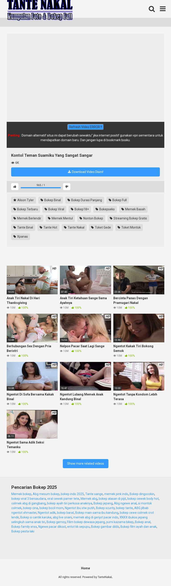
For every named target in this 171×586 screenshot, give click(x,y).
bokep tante (124, 508)
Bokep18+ (81, 209)
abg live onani (62, 517)
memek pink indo (116, 494)
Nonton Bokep (93, 218)
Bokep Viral (56, 209)
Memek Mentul (62, 218)
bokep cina (30, 508)
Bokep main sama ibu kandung (96, 512)
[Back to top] (156, 572)
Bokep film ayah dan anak (138, 526)
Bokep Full (119, 200)
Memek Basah (134, 209)
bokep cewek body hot (143, 498)
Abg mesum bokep (46, 494)
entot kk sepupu (78, 526)
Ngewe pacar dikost (52, 526)
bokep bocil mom (51, 508)
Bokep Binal (52, 200)
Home (85, 568)
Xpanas (22, 236)
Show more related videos (85, 463)
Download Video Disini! (87, 172)
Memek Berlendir (28, 218)
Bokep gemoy (56, 522)
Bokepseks (107, 209)
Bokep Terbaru (27, 209)
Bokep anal (143, 522)
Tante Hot (50, 227)
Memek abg (89, 498)
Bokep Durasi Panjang (86, 200)
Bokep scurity (105, 508)
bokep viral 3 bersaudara (28, 498)
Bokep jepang (103, 503)
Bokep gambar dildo (105, 526)
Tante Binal (24, 227)
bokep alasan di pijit (112, 498)
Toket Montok (131, 227)
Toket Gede (102, 227)
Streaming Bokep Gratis (130, 218)
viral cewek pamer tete (63, 498)
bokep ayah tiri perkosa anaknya (69, 503)
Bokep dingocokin (142, 494)
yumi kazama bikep (120, 522)
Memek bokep (21, 494)
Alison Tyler (25, 200)
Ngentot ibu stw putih (80, 508)
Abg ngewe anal (125, 503)
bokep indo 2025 (72, 494)
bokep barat (65, 512)
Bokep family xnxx (24, 526)
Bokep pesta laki (22, 531)
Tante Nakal (75, 227)
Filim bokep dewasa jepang (86, 522)
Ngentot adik (47, 512)
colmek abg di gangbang (28, 503)
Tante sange (94, 494)
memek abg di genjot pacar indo (95, 517)
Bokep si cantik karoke (35, 517)
